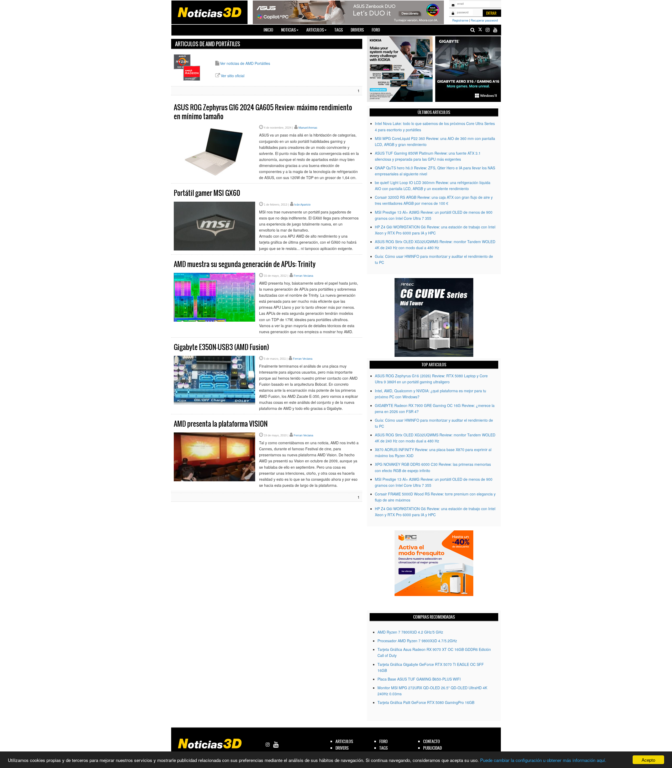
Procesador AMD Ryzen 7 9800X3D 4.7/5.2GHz (417, 640)
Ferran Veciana (303, 275)
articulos (344, 741)
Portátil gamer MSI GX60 (207, 193)
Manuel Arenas (307, 127)
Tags (338, 30)
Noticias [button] (288, 30)
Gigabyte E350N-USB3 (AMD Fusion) (221, 347)
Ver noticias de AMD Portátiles (245, 63)
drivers (342, 748)
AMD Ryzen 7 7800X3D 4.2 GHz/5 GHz (410, 632)
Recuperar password (484, 20)
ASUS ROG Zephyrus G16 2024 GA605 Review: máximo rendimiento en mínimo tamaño (263, 112)
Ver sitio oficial (232, 75)
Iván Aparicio (302, 204)
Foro (376, 30)
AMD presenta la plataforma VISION (221, 424)
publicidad (432, 748)
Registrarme (460, 20)
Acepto (648, 759)
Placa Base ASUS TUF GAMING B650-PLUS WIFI (419, 679)
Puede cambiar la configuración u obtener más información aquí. (543, 760)
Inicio (270, 30)
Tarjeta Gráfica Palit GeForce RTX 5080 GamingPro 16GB (425, 702)
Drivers (357, 30)
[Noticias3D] (209, 11)
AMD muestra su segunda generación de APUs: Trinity (245, 264)
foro (383, 741)
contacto (431, 741)
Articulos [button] (315, 30)
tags (383, 748)
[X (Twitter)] (480, 30)
